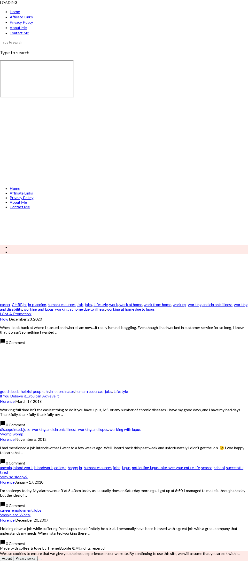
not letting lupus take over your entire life (166, 467)
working (179, 304)
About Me (18, 27)
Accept (7, 558)
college (60, 467)
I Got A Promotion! (15, 314)
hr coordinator (62, 391)
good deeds (9, 391)
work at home (130, 304)
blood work (23, 467)
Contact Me (19, 33)
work (113, 304)
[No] (39, 559)
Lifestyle (100, 304)
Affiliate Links (21, 17)
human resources (62, 304)
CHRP (17, 304)
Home (15, 12)
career (5, 304)
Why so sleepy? (14, 477)
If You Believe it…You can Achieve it (29, 396)
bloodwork (43, 467)
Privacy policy (26, 558)
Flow (4, 319)
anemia (6, 467)
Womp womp (11, 434)
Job (80, 304)
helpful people (32, 391)
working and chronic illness (210, 304)
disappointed (11, 429)
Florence (7, 401)
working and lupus (38, 309)
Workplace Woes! (15, 515)
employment (22, 510)
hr (25, 304)
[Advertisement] (124, 227)
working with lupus (125, 429)
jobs (88, 304)
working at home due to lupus (130, 309)
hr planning (37, 304)
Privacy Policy (21, 22)
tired (4, 472)
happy (73, 467)
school (219, 467)
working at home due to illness (80, 309)
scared (206, 467)
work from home (157, 304)
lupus (126, 467)
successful (234, 467)
